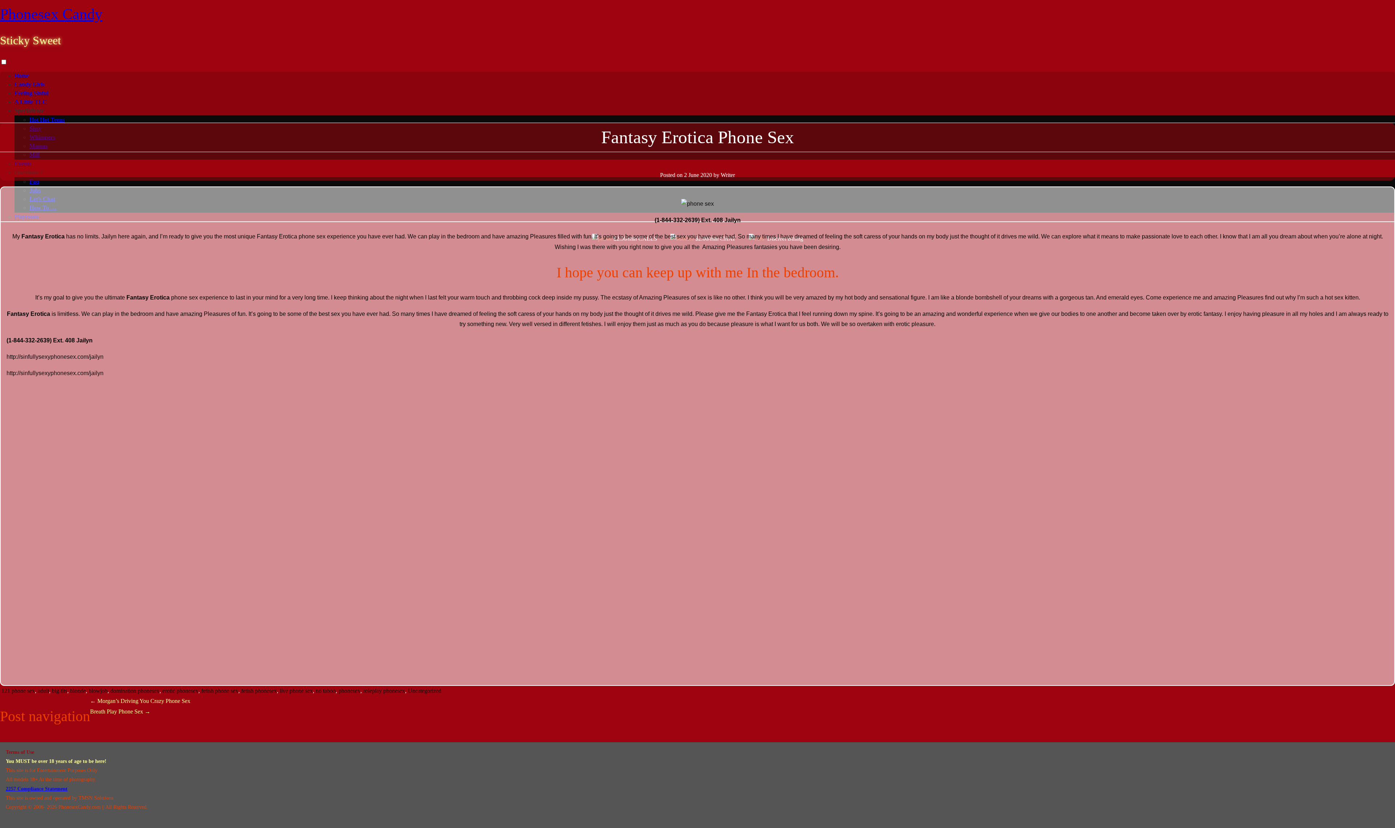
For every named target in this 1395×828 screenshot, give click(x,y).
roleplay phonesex (384, 691)
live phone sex (296, 691)
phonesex (349, 691)
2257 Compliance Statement (37, 789)
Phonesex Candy (51, 14)
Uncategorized (424, 691)
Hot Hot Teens (47, 120)
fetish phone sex (219, 691)
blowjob (98, 691)
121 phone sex (18, 691)
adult (43, 691)
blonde (78, 691)
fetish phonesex (259, 691)
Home (22, 76)
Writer (728, 175)
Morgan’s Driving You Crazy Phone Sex (140, 701)
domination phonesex (134, 691)
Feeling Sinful (31, 93)
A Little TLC (31, 102)
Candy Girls (30, 84)
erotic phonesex (180, 691)
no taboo (326, 691)
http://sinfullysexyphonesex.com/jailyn (55, 357)
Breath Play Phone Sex (120, 711)
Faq (34, 181)
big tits (59, 691)
